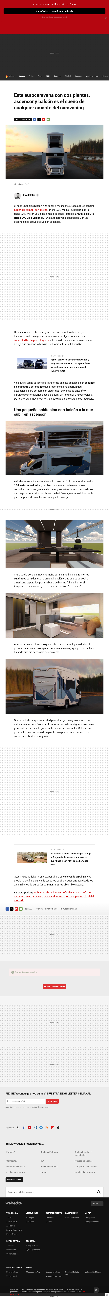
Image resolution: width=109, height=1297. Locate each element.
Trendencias (11, 1246)
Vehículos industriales (46, 909)
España (105, 76)
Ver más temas (14, 1180)
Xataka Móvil (11, 1222)
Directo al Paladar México (72, 1273)
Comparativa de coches (86, 1166)
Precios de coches (49, 1166)
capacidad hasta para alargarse (32, 340)
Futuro (43, 1172)
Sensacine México (53, 1272)
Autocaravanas (70, 909)
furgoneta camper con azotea (30, 209)
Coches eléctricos (49, 1152)
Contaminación (92, 76)
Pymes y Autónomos (34, 1250)
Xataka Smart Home (14, 1230)
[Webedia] (14, 1203)
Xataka (9, 1218)
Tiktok (58, 1127)
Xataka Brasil (11, 1276)
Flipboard (43, 119)
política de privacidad (40, 1107)
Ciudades (78, 76)
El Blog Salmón (32, 1246)
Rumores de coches (15, 1166)
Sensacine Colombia (54, 1276)
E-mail (48, 119)
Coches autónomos (15, 1172)
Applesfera (10, 1226)
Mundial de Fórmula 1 (85, 1172)
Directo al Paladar (72, 1218)
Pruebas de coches (84, 1161)
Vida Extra (30, 1222)
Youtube (29, 1127)
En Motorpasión (57, 356)
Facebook (34, 119)
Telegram (41, 1127)
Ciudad (68, 76)
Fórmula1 (10, 1152)
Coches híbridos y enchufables (83, 1153)
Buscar (98, 1192)
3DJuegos (30, 1218)
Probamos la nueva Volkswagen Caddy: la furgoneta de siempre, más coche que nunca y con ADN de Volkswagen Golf (71, 859)
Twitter (39, 119)
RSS (47, 1127)
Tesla (40, 76)
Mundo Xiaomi (12, 1234)
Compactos (11, 1161)
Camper (22, 76)
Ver (56, 986)
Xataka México (12, 1272)
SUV (42, 1161)
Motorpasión (90, 1218)
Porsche (57, 76)
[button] (30, 195)
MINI (48, 76)
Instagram (35, 1127)
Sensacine (50, 1218)
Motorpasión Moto (92, 1222)
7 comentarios (24, 119)
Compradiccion (12, 1254)
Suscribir (52, 1101)
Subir (95, 1204)
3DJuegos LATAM (33, 1272)
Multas (11, 76)
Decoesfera (11, 1250)
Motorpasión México (93, 1272)
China (31, 76)
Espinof (49, 1222)
